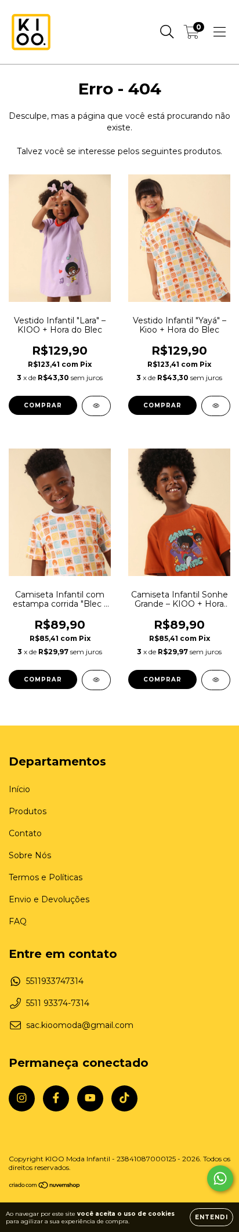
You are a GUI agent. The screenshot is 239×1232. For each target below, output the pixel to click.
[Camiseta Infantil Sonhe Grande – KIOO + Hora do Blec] (215, 680)
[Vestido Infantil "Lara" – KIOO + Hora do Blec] (96, 406)
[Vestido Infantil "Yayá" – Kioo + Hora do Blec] (215, 406)
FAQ (18, 921)
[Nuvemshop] (45, 1186)
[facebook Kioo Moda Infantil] (56, 1098)
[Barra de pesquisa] (167, 32)
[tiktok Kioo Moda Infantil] (124, 1098)
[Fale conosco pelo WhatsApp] (220, 1178)
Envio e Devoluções (49, 899)
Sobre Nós (30, 855)
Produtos (27, 811)
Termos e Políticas (45, 877)
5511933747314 (55, 981)
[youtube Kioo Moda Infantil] (90, 1098)
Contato (25, 833)
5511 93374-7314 (57, 1003)
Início (19, 789)
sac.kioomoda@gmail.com (79, 1025)
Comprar (43, 405)
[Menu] (219, 32)
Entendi (211, 1217)
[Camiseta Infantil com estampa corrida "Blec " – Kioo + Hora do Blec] (96, 680)
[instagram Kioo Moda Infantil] (22, 1098)
